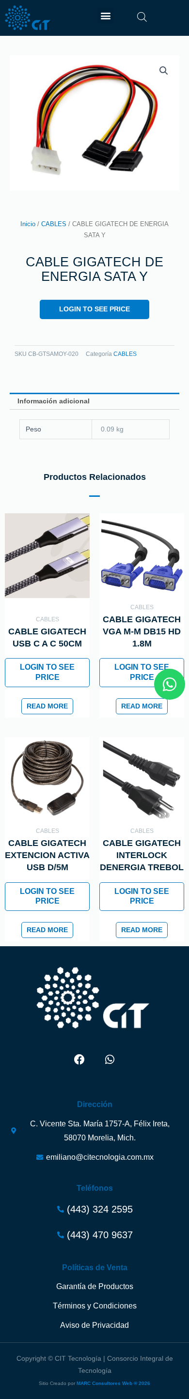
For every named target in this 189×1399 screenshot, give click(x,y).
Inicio (27, 224)
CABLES (53, 224)
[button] (105, 16)
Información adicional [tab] (53, 401)
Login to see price (94, 309)
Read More (47, 706)
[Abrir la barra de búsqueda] (142, 17)
